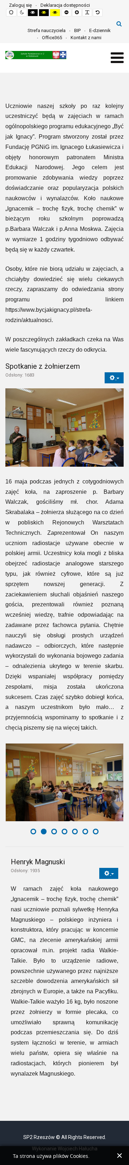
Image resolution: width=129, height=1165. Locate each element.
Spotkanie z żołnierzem (42, 366)
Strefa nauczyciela (47, 30)
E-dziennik (100, 30)
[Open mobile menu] (117, 58)
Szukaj (119, 23)
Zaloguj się (20, 5)
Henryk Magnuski (38, 862)
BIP (77, 30)
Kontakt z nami (86, 37)
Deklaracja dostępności (65, 5)
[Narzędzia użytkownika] (114, 377)
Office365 (52, 37)
